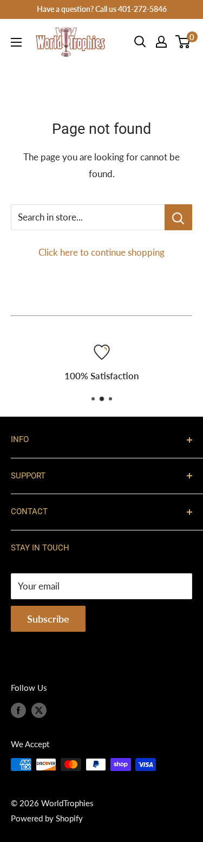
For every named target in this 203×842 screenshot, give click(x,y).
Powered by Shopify (47, 818)
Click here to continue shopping (101, 252)
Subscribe (48, 619)
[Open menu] (16, 42)
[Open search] (140, 42)
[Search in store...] (178, 217)
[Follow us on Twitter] (39, 710)
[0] (183, 41)
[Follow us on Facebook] (18, 710)
